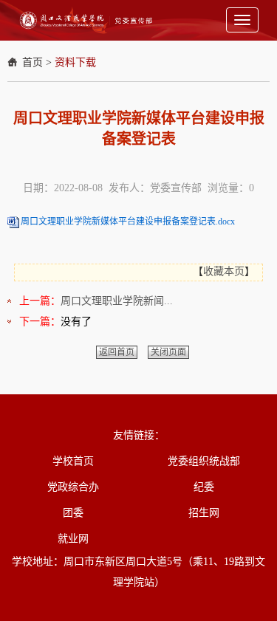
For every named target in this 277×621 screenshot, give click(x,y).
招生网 (203, 512)
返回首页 (116, 352)
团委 (73, 512)
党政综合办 (73, 487)
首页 (32, 62)
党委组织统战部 (204, 461)
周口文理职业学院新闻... (117, 300)
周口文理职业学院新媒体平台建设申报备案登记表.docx (128, 221)
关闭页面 (168, 352)
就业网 (73, 538)
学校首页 (73, 461)
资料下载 (75, 62)
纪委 (204, 487)
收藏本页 (223, 271)
